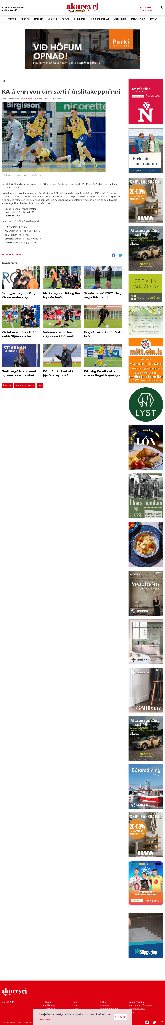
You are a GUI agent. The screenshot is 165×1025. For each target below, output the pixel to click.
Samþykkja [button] (120, 1017)
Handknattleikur (25, 385)
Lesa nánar (45, 1019)
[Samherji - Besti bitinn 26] (146, 545)
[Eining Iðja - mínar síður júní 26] (146, 361)
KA (40, 385)
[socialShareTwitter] (120, 255)
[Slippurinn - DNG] (146, 936)
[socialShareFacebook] (113, 255)
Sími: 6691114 (8, 1002)
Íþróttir (7, 385)
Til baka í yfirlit (11, 255)
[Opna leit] (161, 7)
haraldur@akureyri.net (31, 99)
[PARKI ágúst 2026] (82, 49)
